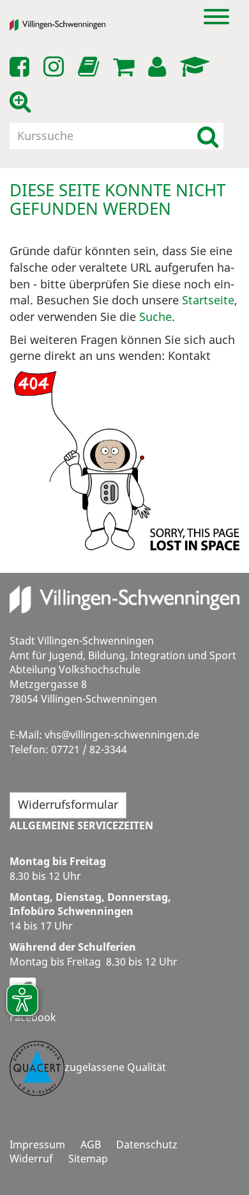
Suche (155, 316)
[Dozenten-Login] (197, 67)
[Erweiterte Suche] (22, 102)
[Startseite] (67, 25)
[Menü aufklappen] (216, 15)
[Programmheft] (90, 70)
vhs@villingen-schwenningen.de (122, 735)
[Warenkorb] (126, 67)
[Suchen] (207, 136)
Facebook (33, 1017)
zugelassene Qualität (115, 1067)
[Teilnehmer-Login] (159, 67)
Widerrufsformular (68, 804)
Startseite (208, 300)
